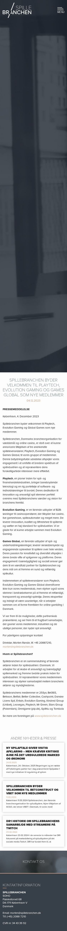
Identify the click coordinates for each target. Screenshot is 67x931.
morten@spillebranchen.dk (18, 646)
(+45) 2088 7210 (16, 916)
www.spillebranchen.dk (47, 716)
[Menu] (59, 9)
